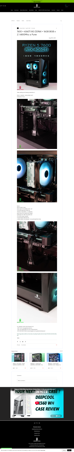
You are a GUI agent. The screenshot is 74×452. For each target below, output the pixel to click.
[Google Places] (1, 5)
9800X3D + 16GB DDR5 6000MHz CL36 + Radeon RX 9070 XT (54, 364)
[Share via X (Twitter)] (20, 341)
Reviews (18, 20)
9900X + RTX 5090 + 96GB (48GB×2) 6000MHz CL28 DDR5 (19, 364)
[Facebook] (3, 5)
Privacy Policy (42, 450)
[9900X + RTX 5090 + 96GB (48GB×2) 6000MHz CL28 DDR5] (19, 357)
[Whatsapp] (34, 423)
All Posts (13, 20)
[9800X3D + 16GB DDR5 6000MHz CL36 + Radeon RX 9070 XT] (54, 357)
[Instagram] (5, 5)
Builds (23, 20)
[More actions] (56, 28)
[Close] (72, 450)
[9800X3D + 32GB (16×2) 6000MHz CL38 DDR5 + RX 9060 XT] (37, 357)
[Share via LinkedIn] (22, 341)
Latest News (28, 20)
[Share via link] (25, 341)
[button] (67, 6)
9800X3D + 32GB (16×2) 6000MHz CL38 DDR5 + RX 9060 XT (36, 364)
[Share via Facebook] (17, 341)
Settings (64, 450)
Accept (69, 450)
